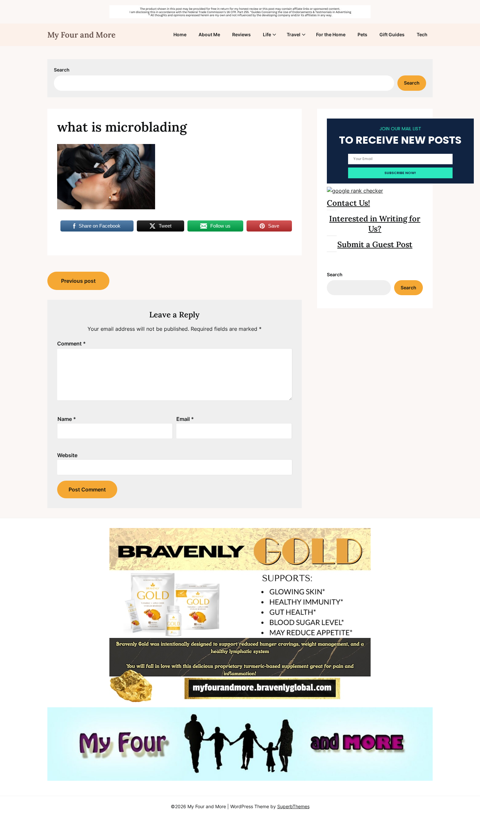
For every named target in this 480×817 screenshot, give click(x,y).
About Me (209, 34)
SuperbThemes (293, 806)
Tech (422, 34)
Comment (71, 343)
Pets (362, 34)
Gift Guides (392, 34)
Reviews (241, 34)
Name (66, 419)
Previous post (78, 281)
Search (62, 69)
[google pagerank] (355, 190)
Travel (293, 34)
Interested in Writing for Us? (374, 224)
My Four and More (81, 35)
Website (67, 455)
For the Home (330, 34)
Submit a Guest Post (374, 244)
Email (185, 419)
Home (179, 34)
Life (267, 34)
